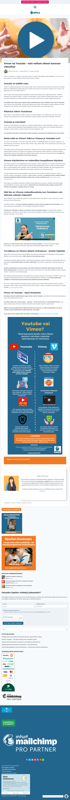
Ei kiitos (6, 793)
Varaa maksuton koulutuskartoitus (10, 765)
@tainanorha (40, 481)
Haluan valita (16, 793)
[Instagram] (32, 760)
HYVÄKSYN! (25, 793)
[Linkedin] (38, 760)
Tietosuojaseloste (6, 788)
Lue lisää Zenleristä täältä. (16, 287)
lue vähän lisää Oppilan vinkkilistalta (48, 313)
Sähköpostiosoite (40, 604)
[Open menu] (35, 7)
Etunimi (5, 604)
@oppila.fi (47, 481)
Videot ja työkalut (9, 60)
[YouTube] (35, 760)
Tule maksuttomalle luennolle (9, 773)
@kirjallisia (42, 491)
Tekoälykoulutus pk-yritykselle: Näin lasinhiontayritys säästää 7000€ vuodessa (22, 636)
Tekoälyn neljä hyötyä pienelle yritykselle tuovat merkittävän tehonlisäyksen (21, 642)
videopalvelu (7, 502)
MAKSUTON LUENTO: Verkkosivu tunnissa (35, 2)
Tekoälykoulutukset (6, 771)
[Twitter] (30, 760)
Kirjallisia (42, 489)
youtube (19, 502)
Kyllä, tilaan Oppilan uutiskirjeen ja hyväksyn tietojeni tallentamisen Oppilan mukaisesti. (27, 612)
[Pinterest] (40, 760)
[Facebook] (27, 760)
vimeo (13, 502)
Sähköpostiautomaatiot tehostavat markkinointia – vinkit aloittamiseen (19, 644)
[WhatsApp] (43, 760)
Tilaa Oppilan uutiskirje (8, 767)
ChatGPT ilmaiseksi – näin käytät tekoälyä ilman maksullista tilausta (19, 639)
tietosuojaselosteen (41, 612)
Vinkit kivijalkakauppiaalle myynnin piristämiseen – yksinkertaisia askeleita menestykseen (25, 647)
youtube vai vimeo (27, 502)
